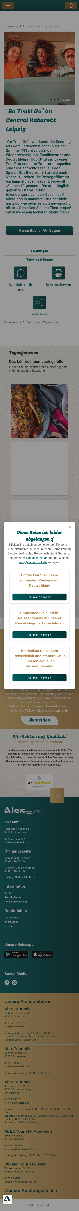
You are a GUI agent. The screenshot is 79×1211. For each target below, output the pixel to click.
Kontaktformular (36, 557)
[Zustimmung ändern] (7, 1199)
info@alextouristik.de (33, 562)
